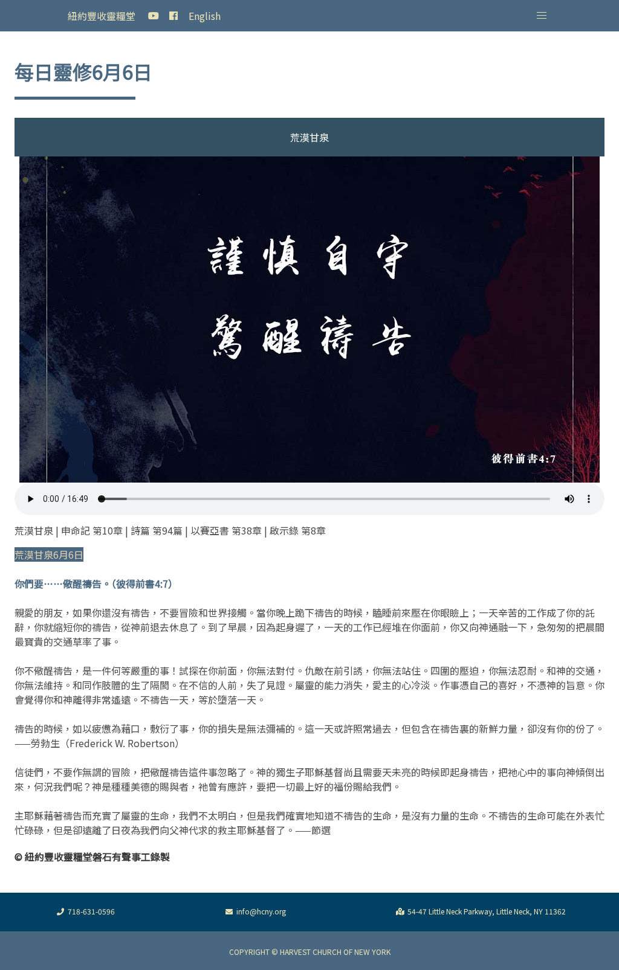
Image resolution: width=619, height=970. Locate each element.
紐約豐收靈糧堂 (101, 15)
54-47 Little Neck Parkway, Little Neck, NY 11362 (486, 911)
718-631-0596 (91, 911)
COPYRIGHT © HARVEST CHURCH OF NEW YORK (310, 951)
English (205, 15)
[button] (541, 15)
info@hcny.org (261, 911)
